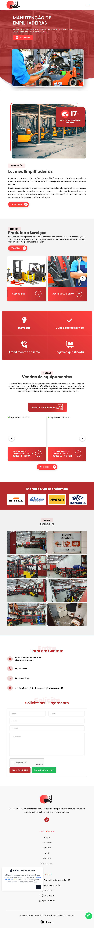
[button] (83, 278)
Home (47, 837)
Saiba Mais (25, 33)
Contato (47, 858)
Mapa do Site (47, 863)
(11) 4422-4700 (47, 895)
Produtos (47, 847)
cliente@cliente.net (24, 660)
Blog (47, 853)
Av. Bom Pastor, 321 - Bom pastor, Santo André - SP (39, 688)
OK (38, 887)
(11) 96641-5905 (22, 678)
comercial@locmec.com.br (28, 657)
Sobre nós (47, 842)
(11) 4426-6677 (22, 668)
